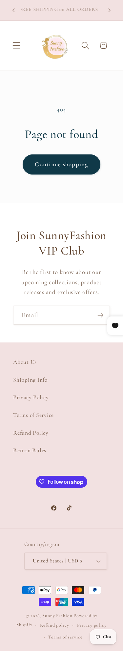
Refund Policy (31, 432)
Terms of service (65, 637)
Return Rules (29, 450)
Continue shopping (61, 164)
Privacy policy (92, 625)
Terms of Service (33, 415)
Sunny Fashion (57, 615)
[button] (17, 46)
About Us (25, 362)
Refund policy (54, 625)
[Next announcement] (109, 10)
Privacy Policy (31, 397)
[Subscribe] (101, 315)
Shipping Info (30, 379)
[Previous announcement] (13, 10)
